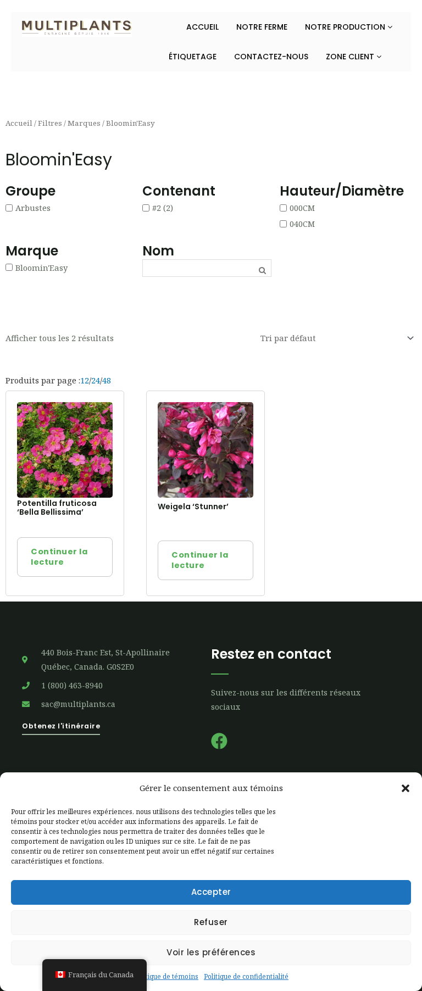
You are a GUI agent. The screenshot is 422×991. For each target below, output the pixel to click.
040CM (302, 223)
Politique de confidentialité (246, 976)
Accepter (211, 892)
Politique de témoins (166, 976)
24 (95, 380)
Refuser (211, 922)
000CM (302, 207)
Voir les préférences (211, 952)
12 (84, 380)
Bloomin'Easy (41, 266)
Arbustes (33, 207)
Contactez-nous (271, 56)
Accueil (202, 26)
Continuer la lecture (59, 556)
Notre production (346, 26)
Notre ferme (261, 26)
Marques (84, 123)
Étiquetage (192, 56)
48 (106, 380)
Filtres (50, 123)
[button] (405, 788)
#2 (156, 207)
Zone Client (351, 56)
